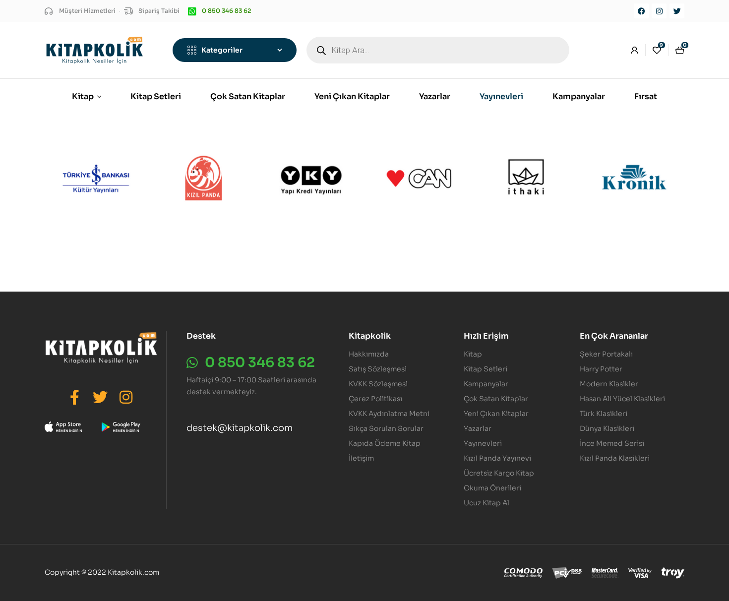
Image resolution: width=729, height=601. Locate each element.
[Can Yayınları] (418, 178)
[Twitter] (676, 10)
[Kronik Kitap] (634, 178)
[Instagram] (659, 10)
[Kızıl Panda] (203, 178)
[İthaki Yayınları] (526, 178)
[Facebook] (641, 10)
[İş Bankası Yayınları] (96, 178)
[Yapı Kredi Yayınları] (311, 178)
